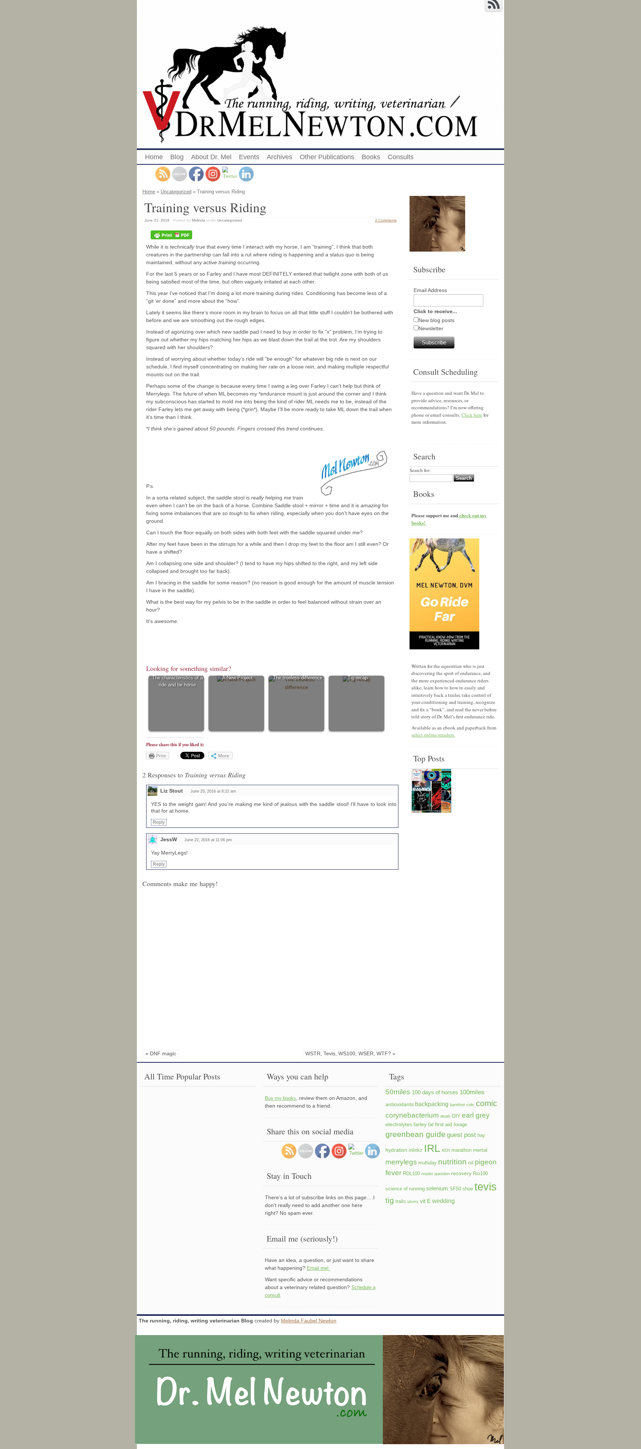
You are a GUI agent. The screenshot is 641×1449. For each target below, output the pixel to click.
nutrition (452, 1161)
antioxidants (399, 1104)
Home (154, 157)
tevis (485, 1186)
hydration (396, 1150)
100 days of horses (435, 1092)
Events (249, 157)
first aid (443, 1124)
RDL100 (411, 1173)
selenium (437, 1188)
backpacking (431, 1104)
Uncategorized (176, 191)
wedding (443, 1200)
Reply (159, 822)
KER (446, 1150)
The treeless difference (297, 678)
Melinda (198, 220)
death (445, 1116)
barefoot (457, 1104)
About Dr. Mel (211, 157)
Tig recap (358, 678)
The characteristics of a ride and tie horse (177, 681)
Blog (177, 157)
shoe (468, 1188)
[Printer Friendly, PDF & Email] (171, 235)
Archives (279, 157)
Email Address (430, 290)
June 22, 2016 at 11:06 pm (208, 839)
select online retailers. (433, 734)
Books (371, 157)
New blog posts (436, 320)
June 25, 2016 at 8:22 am (213, 791)
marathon (461, 1150)
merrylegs (401, 1162)
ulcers (412, 1201)
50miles (397, 1092)
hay (481, 1135)
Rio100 (480, 1173)
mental (480, 1150)
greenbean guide (415, 1134)
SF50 (455, 1188)
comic (486, 1103)
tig (389, 1200)
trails (400, 1201)
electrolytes (398, 1124)
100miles (472, 1092)
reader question (435, 1173)
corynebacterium (412, 1115)
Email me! (318, 1268)
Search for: (420, 470)
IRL (432, 1148)
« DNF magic (160, 1053)
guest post (461, 1134)
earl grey (476, 1115)
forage (460, 1124)
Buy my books (280, 1098)
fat (431, 1124)
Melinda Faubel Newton (308, 1321)
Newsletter (430, 328)
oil (470, 1163)
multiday (427, 1163)
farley (420, 1124)
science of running (405, 1188)
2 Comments (386, 220)
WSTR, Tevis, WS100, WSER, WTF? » (350, 1053)
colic (470, 1104)
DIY (456, 1116)
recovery (461, 1173)
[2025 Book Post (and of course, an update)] (431, 792)
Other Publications (327, 157)
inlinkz (416, 1150)
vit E (425, 1201)
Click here (471, 415)
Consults (401, 157)
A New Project (237, 678)
